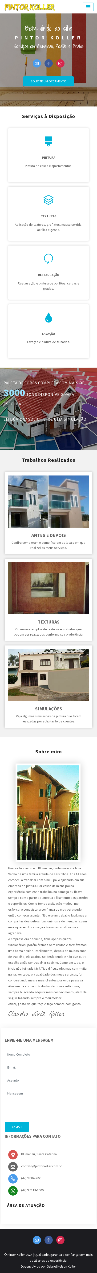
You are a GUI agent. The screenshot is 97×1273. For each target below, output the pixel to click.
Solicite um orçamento (48, 81)
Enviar (17, 1126)
